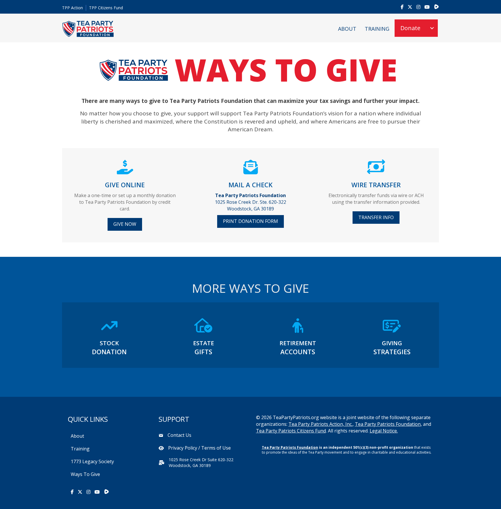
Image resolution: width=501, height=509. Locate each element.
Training (377, 28)
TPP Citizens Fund (106, 7)
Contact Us (179, 435)
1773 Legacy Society (92, 461)
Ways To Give (85, 474)
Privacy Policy (182, 448)
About (347, 28)
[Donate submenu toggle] (432, 28)
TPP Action (72, 7)
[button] (125, 224)
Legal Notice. (384, 431)
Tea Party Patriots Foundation (388, 424)
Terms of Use (216, 448)
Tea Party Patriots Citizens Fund (291, 431)
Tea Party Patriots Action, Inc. (320, 424)
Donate (410, 28)
